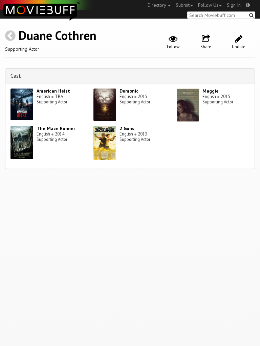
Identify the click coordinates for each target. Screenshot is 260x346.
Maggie (210, 91)
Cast (15, 75)
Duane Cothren (57, 35)
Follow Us (208, 5)
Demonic (129, 91)
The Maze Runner (56, 128)
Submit (183, 5)
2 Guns (127, 128)
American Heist (53, 91)
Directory (157, 5)
